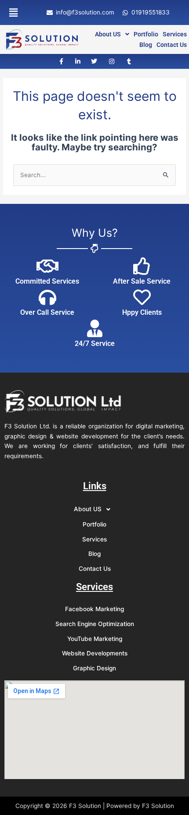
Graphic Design (94, 668)
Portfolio (146, 34)
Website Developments (94, 653)
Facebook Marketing (94, 608)
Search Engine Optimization (94, 623)
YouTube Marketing (94, 638)
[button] (13, 12)
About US (108, 34)
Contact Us (171, 44)
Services (175, 34)
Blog (145, 44)
